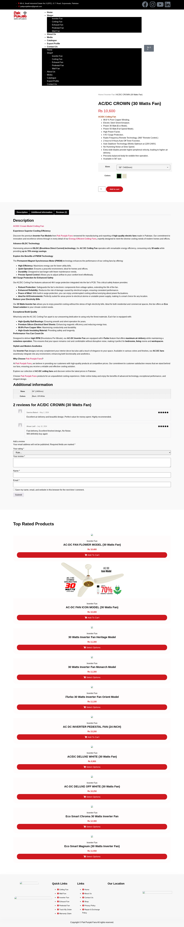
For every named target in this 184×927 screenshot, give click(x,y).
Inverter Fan (57, 18)
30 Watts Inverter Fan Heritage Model (92, 637)
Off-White (124, 176)
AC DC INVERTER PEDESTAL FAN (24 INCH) (92, 726)
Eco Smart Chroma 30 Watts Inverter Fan (92, 816)
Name (16, 471)
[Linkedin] (167, 4)
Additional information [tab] (41, 212)
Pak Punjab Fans (65, 236)
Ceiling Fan (57, 22)
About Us (51, 34)
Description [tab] (22, 212)
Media (50, 37)
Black (119, 176)
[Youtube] (160, 4)
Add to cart (114, 189)
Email (16, 480)
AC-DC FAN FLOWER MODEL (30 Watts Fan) (92, 544)
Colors (107, 175)
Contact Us (52, 47)
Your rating (18, 449)
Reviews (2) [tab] (61, 212)
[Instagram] (152, 4)
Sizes (107, 166)
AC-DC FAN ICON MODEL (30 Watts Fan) (92, 607)
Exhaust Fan (57, 25)
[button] (119, 176)
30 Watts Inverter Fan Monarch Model (92, 667)
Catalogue (52, 40)
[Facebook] (145, 4)
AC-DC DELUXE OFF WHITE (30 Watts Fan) (92, 786)
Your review (19, 456)
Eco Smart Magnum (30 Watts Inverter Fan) (92, 846)
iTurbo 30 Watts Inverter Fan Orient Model (92, 696)
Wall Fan (56, 31)
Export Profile (53, 43)
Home (50, 12)
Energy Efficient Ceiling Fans (83, 239)
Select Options (93, 647)
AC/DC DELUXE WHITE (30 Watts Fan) (92, 756)
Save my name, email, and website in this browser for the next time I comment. (49, 490)
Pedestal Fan (58, 28)
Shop (49, 15)
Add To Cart (93, 555)
